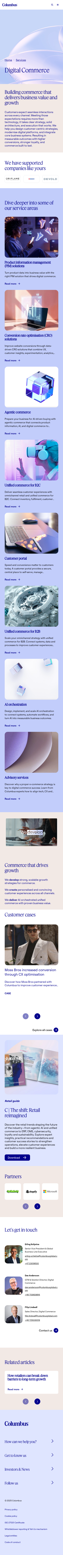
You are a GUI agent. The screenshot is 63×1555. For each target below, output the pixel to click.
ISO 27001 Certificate (14, 1522)
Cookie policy (11, 1516)
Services (21, 60)
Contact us (45, 1330)
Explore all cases (42, 1030)
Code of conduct (13, 1542)
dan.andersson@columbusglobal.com (41, 1289)
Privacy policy (11, 1509)
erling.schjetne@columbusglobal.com (41, 1257)
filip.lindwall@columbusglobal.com (41, 1315)
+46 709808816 (32, 1294)
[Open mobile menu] (58, 5)
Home (8, 60)
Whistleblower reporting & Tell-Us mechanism (26, 1529)
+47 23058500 (32, 1263)
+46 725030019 (32, 1320)
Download (14, 1157)
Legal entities (11, 1535)
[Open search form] (52, 4)
